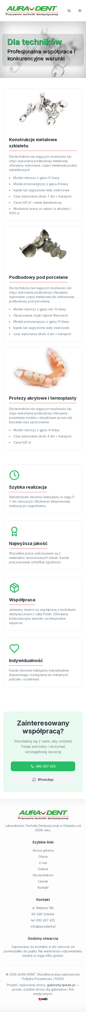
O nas (43, 863)
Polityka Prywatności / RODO (43, 979)
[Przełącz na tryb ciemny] (69, 10)
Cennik (43, 881)
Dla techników (43, 875)
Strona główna (43, 850)
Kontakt (43, 887)
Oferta (43, 856)
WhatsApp (46, 779)
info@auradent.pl (43, 926)
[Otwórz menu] (79, 10)
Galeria (43, 869)
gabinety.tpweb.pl (61, 985)
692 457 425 (46, 766)
